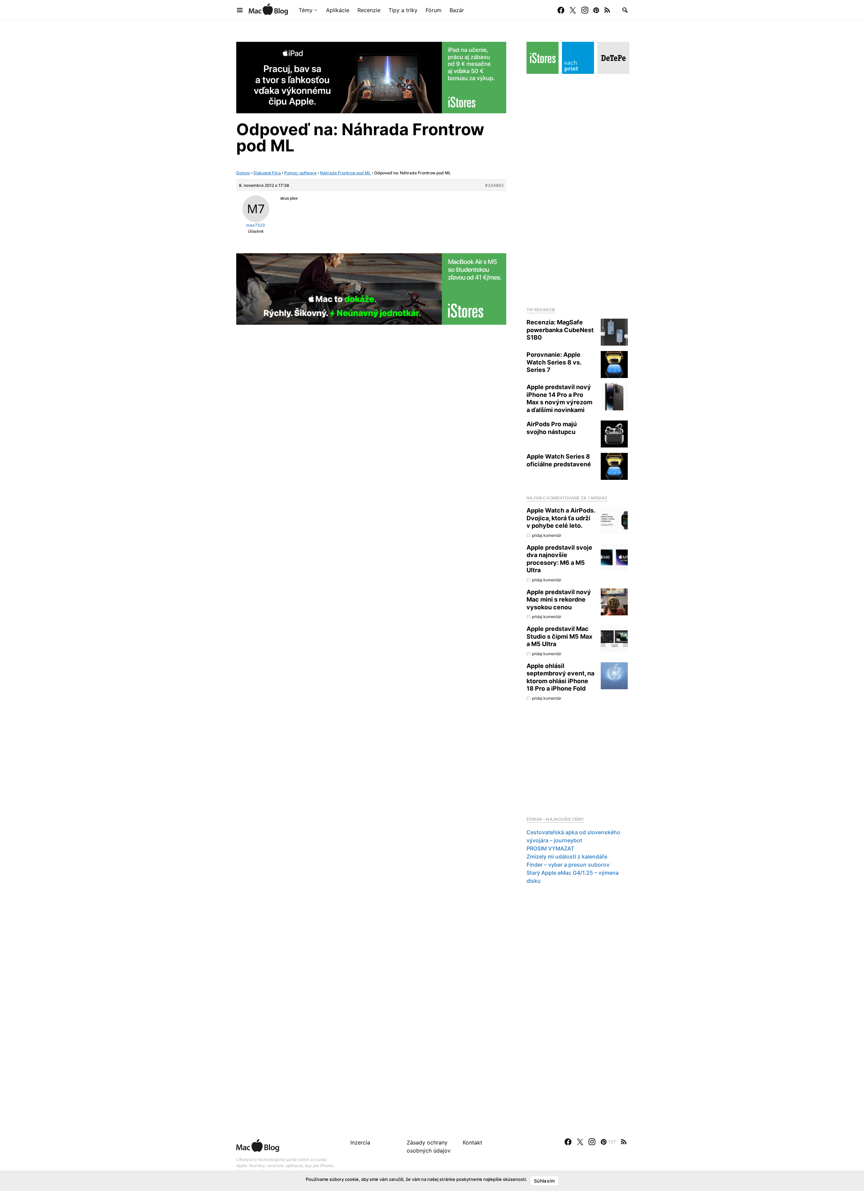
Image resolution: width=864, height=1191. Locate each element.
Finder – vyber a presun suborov (568, 864)
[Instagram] (585, 10)
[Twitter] (572, 10)
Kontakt (472, 1142)
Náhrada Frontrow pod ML (345, 172)
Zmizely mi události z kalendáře (566, 856)
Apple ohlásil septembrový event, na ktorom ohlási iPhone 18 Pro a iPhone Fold (560, 677)
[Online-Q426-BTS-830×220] (371, 288)
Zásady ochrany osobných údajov (429, 1146)
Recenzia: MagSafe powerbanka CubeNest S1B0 (560, 330)
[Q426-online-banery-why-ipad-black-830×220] (371, 77)
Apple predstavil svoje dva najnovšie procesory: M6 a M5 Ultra (559, 559)
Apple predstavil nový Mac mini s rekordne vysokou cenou (558, 599)
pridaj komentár (546, 535)
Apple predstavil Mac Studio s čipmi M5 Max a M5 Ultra (559, 636)
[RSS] (607, 10)
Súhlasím (544, 1181)
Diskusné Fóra (267, 172)
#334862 (494, 185)
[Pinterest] (596, 10)
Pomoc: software (300, 172)
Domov (243, 172)
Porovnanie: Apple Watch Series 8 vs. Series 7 (553, 362)
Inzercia (360, 1142)
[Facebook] (561, 10)
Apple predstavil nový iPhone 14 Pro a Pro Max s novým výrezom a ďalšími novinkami (559, 398)
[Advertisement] (577, 188)
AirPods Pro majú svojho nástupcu (551, 427)
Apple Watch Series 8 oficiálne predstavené (558, 460)
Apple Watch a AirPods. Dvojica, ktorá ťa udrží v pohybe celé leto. (560, 518)
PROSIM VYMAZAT (550, 848)
